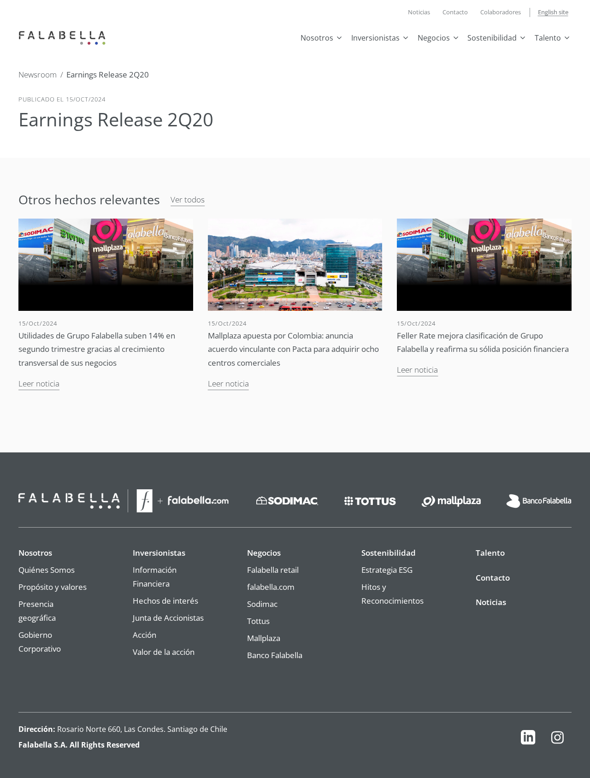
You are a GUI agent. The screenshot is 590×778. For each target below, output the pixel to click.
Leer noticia (38, 383)
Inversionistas (375, 38)
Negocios (434, 38)
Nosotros (317, 38)
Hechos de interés (165, 600)
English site (553, 12)
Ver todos (188, 199)
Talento (548, 38)
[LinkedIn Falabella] (528, 739)
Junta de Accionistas (168, 617)
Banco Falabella (274, 654)
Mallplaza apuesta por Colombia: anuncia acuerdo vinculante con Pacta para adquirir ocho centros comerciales (293, 349)
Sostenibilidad (492, 38)
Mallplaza (263, 637)
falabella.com (271, 586)
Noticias (419, 12)
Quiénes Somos (46, 569)
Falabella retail (273, 569)
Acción (144, 634)
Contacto (455, 12)
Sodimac (262, 603)
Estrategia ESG (387, 569)
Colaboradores (500, 12)
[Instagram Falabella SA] (557, 739)
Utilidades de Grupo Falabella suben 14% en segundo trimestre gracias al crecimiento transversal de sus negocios (96, 349)
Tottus (258, 620)
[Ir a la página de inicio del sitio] (64, 37)
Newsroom (37, 74)
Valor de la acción (164, 651)
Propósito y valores (52, 586)
